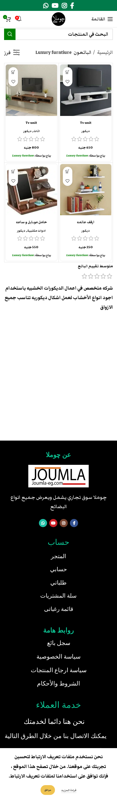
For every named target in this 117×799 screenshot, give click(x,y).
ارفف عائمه (85, 222)
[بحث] (10, 34)
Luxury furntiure (77, 155)
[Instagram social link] (64, 5)
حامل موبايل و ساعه (31, 222)
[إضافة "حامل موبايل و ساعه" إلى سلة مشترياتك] (13, 171)
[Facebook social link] (72, 5)
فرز (7, 52)
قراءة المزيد (68, 790)
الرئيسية (104, 52)
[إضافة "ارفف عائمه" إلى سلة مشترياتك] (67, 171)
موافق (47, 790)
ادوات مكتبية (36, 230)
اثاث (36, 131)
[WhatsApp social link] (46, 5)
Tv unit (85, 122)
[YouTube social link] (55, 5)
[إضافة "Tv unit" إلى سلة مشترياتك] (67, 72)
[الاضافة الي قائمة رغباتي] (67, 81)
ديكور (85, 131)
